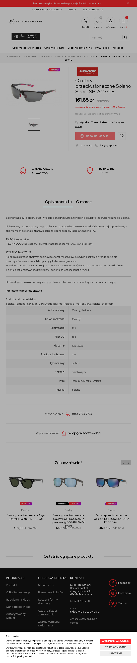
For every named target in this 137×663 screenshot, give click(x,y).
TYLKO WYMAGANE (115, 647)
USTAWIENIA (115, 653)
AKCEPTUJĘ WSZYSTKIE (115, 641)
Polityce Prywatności (23, 656)
